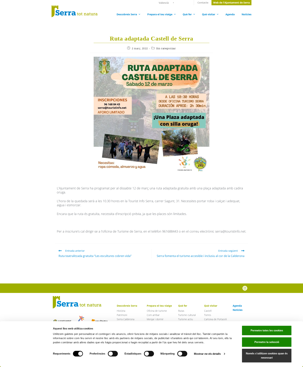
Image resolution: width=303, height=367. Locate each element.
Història (121, 310)
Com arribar (153, 315)
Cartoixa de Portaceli (215, 319)
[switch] (113, 353)
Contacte (202, 2)
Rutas (181, 310)
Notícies (246, 14)
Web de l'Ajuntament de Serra (231, 2)
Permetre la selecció (266, 341)
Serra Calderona (125, 319)
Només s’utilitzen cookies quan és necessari (267, 355)
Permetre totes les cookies (267, 330)
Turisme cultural (187, 315)
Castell (207, 310)
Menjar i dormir (155, 319)
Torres (207, 315)
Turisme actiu (185, 319)
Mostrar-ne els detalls (207, 353)
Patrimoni (122, 315)
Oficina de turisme (157, 310)
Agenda (230, 14)
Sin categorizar (166, 48)
